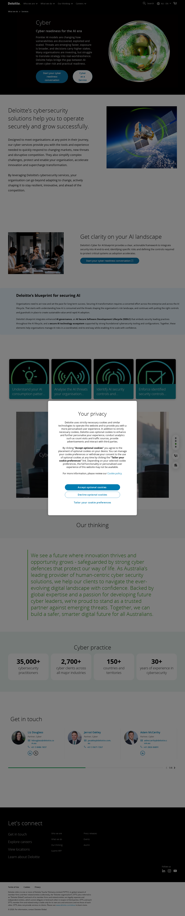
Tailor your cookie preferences (92, 502)
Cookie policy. (114, 473)
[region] (92, 458)
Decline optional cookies (92, 494)
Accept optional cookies (92, 487)
